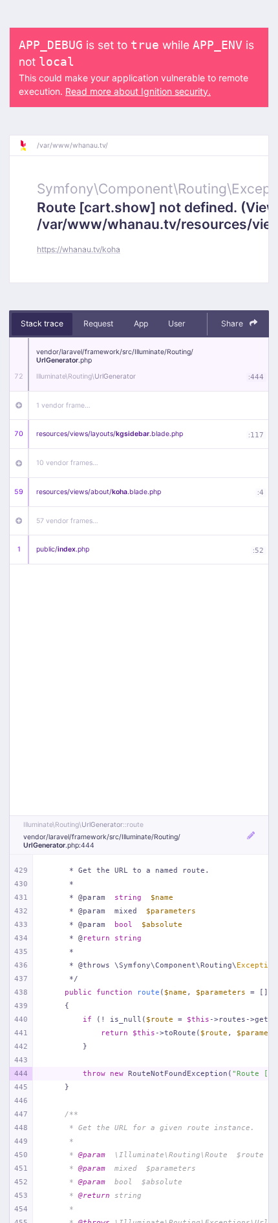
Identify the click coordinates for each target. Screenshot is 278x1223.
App (141, 323)
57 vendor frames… (67, 521)
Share (233, 323)
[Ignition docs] (28, 146)
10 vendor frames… (67, 463)
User (177, 323)
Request (98, 323)
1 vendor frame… (63, 405)
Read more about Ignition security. (138, 91)
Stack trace (42, 323)
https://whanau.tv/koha (78, 249)
